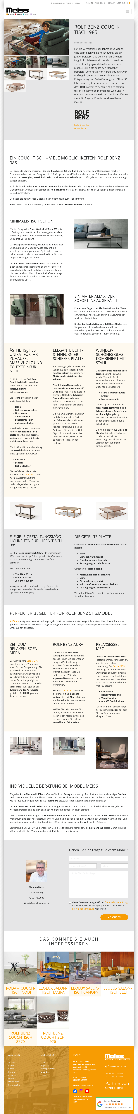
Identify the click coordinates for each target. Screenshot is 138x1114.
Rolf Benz (14, 621)
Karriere (11, 1072)
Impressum (13, 1075)
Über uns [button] (121, 3)
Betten (11, 1068)
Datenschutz (13, 1078)
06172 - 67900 (93, 3)
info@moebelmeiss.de (83, 908)
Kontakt (111, 3)
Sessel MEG (119, 666)
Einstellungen (13, 1081)
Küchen (11, 1065)
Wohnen (11, 1062)
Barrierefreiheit (14, 1085)
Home (43, 1062)
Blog (102, 3)
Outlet (43, 1075)
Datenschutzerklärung (116, 902)
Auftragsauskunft (48, 1068)
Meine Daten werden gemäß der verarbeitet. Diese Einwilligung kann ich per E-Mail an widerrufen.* (100, 905)
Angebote (45, 1065)
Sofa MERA (32, 660)
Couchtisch (30, 474)
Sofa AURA (67, 690)
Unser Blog (45, 1072)
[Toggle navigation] (128, 11)
